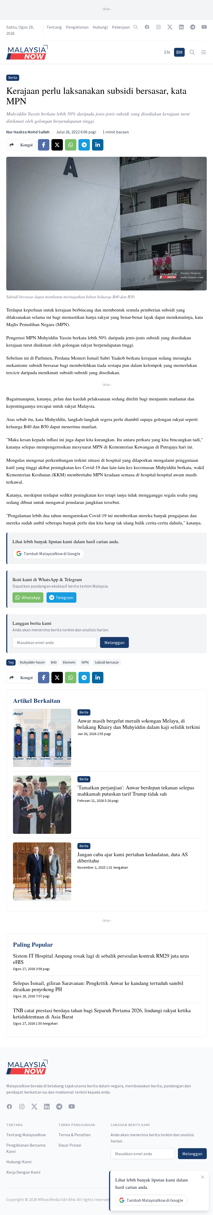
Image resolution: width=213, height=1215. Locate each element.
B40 (54, 662)
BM (179, 52)
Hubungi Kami (18, 1161)
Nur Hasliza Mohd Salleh (28, 131)
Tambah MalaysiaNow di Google (52, 553)
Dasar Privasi (69, 1145)
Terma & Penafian (74, 1134)
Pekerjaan (121, 27)
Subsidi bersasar (107, 662)
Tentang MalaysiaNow (26, 1134)
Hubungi (100, 27)
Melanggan (114, 642)
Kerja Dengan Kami (23, 1172)
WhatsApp (31, 597)
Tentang (54, 27)
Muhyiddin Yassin (32, 662)
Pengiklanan (77, 27)
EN (167, 52)
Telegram (64, 597)
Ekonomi (69, 662)
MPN (85, 662)
